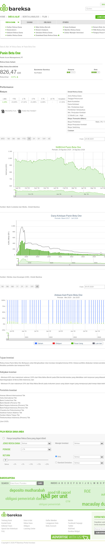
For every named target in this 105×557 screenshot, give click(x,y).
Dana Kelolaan (70, 27)
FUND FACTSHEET (29, 111)
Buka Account (51, 525)
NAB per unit (54, 496)
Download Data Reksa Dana (46, 35)
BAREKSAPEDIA (7, 478)
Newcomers (11, 30)
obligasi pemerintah (49, 504)
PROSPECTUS (10, 111)
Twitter (70, 525)
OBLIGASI (47, 22)
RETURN (6, 455)
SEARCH (5, 483)
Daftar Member (51, 520)
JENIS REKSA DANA (11, 443)
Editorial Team (6, 525)
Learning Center (29, 528)
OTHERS (66, 22)
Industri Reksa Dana (15, 33)
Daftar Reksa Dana (14, 27)
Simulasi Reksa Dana (44, 33)
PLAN (44, 17)
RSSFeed (71, 528)
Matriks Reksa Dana (72, 30)
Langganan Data (52, 523)
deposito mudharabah (27, 490)
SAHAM (29, 22)
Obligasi (27, 525)
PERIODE (6, 449)
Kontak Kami (6, 523)
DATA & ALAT (14, 17)
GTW (68, 501)
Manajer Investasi (61, 443)
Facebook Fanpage (75, 523)
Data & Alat (4, 46)
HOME (2, 17)
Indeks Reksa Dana (14, 35)
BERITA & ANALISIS (31, 17)
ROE (87, 491)
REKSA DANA (10, 22)
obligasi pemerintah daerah (25, 498)
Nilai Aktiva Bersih (43, 27)
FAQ (3, 531)
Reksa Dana (16, 46)
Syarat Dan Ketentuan (9, 528)
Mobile (70, 520)
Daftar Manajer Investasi (74, 33)
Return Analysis (42, 30)
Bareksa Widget (74, 531)
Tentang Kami (6, 520)
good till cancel (59, 492)
